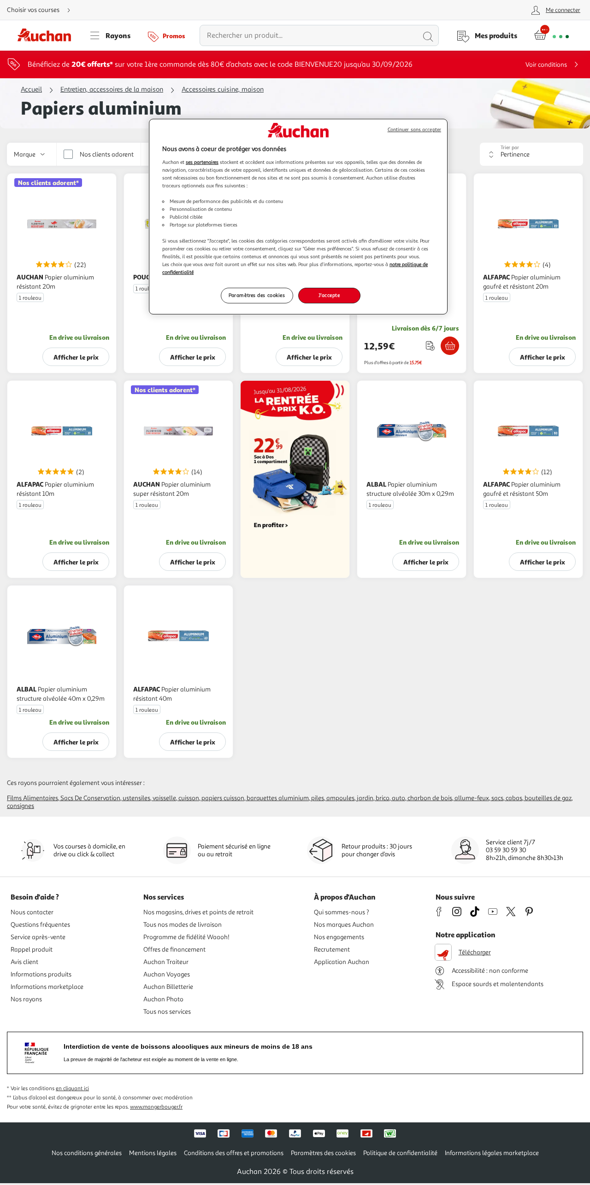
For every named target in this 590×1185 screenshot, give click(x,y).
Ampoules (340, 798)
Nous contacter (32, 912)
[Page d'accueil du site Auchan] (47, 35)
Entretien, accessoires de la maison (111, 89)
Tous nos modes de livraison (182, 925)
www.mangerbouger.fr (156, 1107)
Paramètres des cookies (257, 295)
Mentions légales (153, 1153)
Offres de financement (174, 949)
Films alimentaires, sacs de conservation (63, 798)
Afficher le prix (76, 357)
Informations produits (41, 974)
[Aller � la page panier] (551, 35)
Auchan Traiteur (166, 962)
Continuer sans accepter (414, 130)
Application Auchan (341, 962)
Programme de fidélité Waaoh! (186, 937)
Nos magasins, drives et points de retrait (198, 912)
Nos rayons (26, 999)
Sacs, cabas (506, 798)
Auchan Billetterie (168, 987)
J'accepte (329, 295)
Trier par (510, 148)
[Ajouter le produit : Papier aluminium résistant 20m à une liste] (430, 345)
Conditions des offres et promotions (233, 1153)
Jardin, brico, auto (381, 798)
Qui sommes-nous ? (341, 912)
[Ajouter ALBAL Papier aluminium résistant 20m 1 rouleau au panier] (450, 346)
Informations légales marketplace (492, 1153)
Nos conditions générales (87, 1153)
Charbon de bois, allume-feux (448, 798)
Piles (317, 798)
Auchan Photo (163, 999)
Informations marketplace (47, 987)
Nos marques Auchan (344, 925)
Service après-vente (38, 937)
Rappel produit (32, 949)
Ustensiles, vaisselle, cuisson (161, 798)
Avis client (24, 962)
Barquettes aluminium (278, 798)
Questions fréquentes (40, 925)
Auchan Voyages (166, 974)
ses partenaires (202, 162)
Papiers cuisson (222, 798)
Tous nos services (167, 1012)
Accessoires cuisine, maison (223, 89)
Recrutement (332, 949)
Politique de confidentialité (400, 1153)
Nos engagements (339, 937)
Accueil (31, 89)
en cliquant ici (72, 1088)
